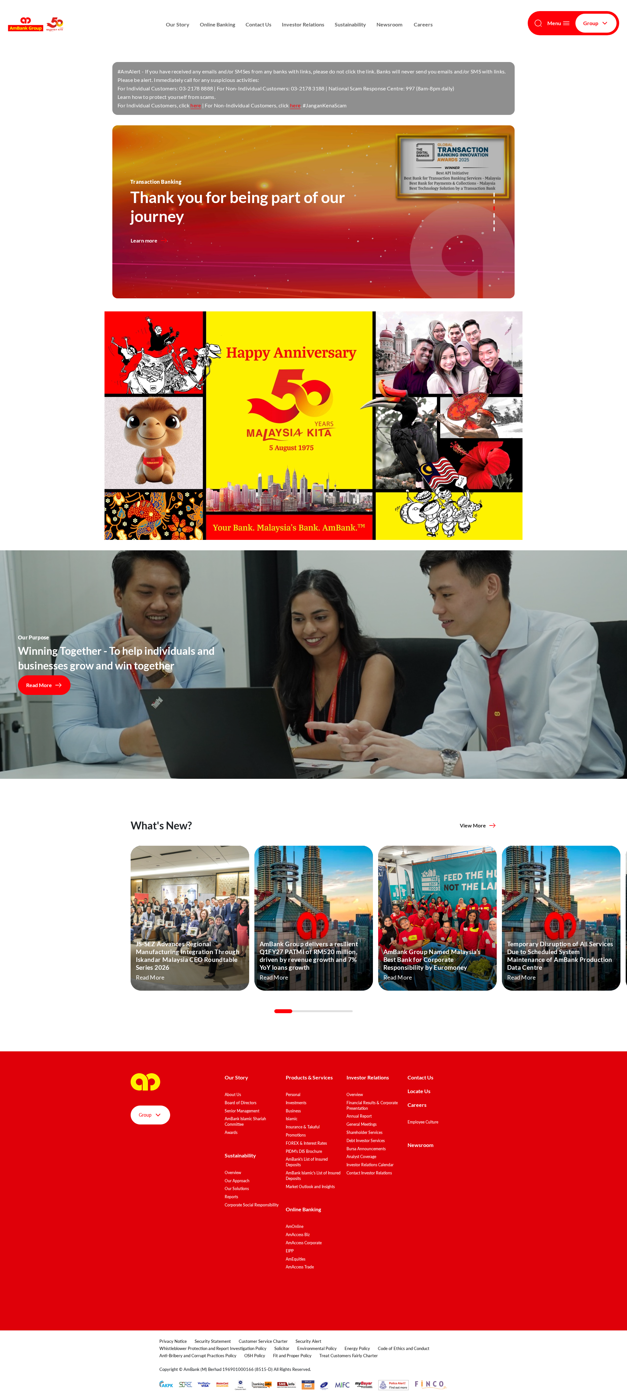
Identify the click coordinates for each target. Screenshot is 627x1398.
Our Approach (237, 1180)
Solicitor (281, 1348)
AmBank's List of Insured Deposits (307, 1162)
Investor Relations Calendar (370, 1164)
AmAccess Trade (300, 1266)
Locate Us (419, 1091)
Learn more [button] (144, 240)
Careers (423, 24)
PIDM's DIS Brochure (304, 1151)
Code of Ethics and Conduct (403, 1348)
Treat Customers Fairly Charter (348, 1355)
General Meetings (361, 1124)
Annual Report (359, 1116)
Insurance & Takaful (303, 1126)
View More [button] (473, 825)
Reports (231, 1196)
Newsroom (390, 24)
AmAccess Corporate (304, 1242)
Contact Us (258, 24)
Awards (231, 1132)
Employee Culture (423, 1122)
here (195, 105)
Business (293, 1110)
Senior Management (242, 1110)
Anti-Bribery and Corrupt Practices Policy (197, 1355)
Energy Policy (357, 1348)
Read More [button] (39, 685)
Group (590, 23)
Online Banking (217, 24)
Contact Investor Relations (369, 1172)
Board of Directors (240, 1102)
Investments (296, 1102)
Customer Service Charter (263, 1341)
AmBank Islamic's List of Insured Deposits (313, 1175)
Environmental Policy (317, 1348)
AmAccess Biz (298, 1234)
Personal (293, 1094)
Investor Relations (303, 24)
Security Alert (308, 1341)
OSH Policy (254, 1355)
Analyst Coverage (361, 1156)
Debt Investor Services (365, 1140)
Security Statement (213, 1341)
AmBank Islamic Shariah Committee (245, 1121)
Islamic (291, 1118)
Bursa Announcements (366, 1148)
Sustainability (350, 24)
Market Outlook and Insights (310, 1186)
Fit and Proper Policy (292, 1355)
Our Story (177, 24)
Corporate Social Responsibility (252, 1204)
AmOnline (294, 1226)
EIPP (290, 1251)
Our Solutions (237, 1188)
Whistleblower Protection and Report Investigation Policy (212, 1348)
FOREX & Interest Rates (306, 1143)
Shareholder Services (364, 1132)
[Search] (538, 23)
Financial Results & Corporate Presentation (372, 1105)
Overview (233, 1172)
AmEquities (295, 1259)
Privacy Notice (173, 1341)
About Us (233, 1094)
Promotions (296, 1135)
